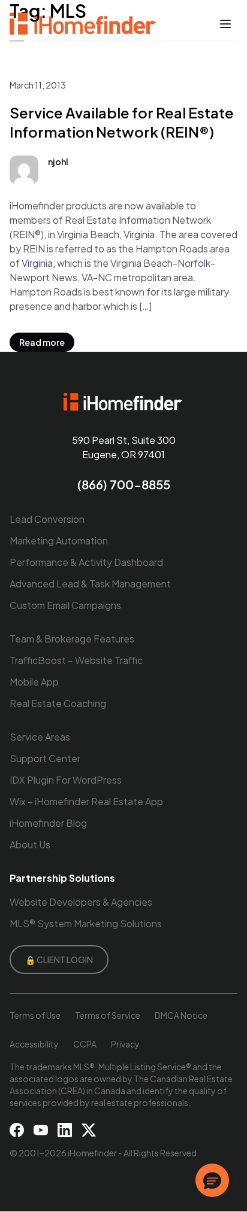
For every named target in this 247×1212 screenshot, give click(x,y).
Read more (42, 342)
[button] (212, 1180)
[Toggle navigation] (225, 24)
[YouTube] (41, 1130)
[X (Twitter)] (89, 1130)
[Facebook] (17, 1130)
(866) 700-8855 (123, 484)
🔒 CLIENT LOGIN (59, 959)
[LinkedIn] (65, 1130)
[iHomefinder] (84, 24)
